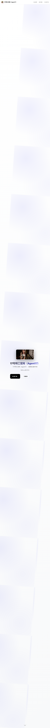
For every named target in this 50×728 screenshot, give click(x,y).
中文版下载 (46, 2)
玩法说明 (35, 2)
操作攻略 (40, 2)
